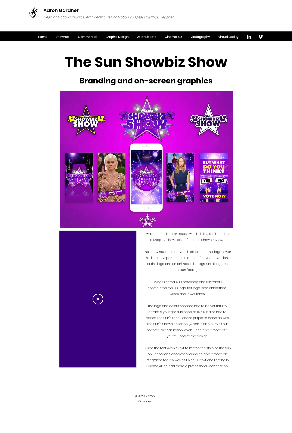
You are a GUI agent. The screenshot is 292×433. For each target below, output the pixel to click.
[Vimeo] (260, 37)
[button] (117, 37)
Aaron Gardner (61, 10)
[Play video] (98, 299)
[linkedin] (249, 37)
